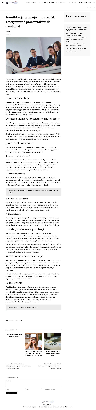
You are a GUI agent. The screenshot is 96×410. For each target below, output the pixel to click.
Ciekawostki (72, 2)
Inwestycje (53, 2)
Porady (62, 2)
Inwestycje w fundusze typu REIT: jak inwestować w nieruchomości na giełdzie (76, 40)
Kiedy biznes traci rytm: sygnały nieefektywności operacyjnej (74, 34)
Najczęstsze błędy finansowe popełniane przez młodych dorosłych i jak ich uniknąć (33, 353)
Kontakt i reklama (89, 8)
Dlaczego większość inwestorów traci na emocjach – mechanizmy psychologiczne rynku (76, 50)
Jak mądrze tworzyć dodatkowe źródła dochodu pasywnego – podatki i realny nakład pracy (76, 29)
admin (8, 31)
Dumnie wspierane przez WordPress (32, 407)
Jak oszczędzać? (32, 2)
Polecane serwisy (85, 2)
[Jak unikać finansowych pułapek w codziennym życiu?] (52, 341)
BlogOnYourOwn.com (67, 407)
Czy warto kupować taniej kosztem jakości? (14, 336)
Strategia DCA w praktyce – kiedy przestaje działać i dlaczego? (75, 45)
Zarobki (43, 2)
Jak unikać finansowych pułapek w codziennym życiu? (53, 353)
